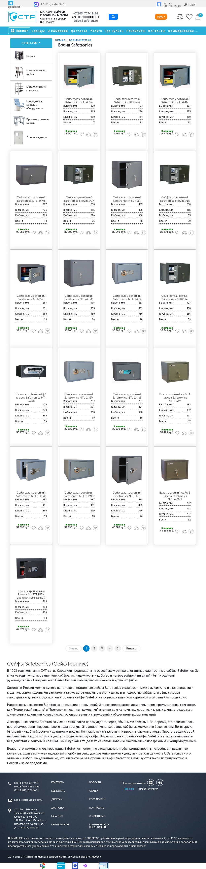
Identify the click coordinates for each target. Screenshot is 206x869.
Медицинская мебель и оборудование (34, 105)
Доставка (79, 31)
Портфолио (96, 807)
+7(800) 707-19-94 (85, 13)
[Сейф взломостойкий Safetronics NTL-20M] (79, 76)
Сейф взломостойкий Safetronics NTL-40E (127, 494)
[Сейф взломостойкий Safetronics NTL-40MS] (79, 273)
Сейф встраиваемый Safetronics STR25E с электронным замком (31, 594)
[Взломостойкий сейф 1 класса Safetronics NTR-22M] (175, 371)
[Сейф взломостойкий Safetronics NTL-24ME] (127, 371)
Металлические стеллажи (36, 88)
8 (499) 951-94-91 (30, 783)
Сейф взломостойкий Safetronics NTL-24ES (127, 297)
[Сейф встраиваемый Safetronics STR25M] (175, 273)
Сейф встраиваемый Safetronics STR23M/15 (175, 199)
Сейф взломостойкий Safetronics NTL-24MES (79, 494)
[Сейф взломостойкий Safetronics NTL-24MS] (31, 174)
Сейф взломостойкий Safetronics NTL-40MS (79, 297)
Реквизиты (136, 31)
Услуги (96, 31)
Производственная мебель (37, 121)
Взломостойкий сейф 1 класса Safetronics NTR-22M (174, 398)
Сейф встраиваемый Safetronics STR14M (126, 100)
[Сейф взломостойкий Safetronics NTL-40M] (127, 174)
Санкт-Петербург (148, 789)
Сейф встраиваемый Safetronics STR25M (174, 297)
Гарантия (57, 816)
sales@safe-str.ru (32, 799)
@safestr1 (15, 6)
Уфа (160, 16)
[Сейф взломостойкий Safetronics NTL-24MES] (79, 470)
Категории (30, 43)
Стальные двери (37, 137)
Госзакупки (97, 799)
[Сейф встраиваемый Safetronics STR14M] (127, 76)
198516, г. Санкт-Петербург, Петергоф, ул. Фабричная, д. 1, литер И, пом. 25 (29, 824)
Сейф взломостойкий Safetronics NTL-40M (127, 199)
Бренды (38, 31)
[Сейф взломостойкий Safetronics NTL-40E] (127, 470)
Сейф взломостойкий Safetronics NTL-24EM (79, 396)
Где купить (114, 31)
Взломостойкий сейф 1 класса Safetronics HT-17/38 (31, 398)
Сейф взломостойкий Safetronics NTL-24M (175, 100)
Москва (129, 788)
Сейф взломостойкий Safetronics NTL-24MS (31, 199)
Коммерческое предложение (99, 825)
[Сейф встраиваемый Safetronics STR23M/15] (175, 174)
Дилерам (57, 799)
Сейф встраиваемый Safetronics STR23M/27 (79, 199)
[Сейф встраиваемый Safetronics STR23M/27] (79, 174)
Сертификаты (60, 824)
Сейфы (30, 56)
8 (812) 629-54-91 (29, 790)
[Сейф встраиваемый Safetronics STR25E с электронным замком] (31, 568)
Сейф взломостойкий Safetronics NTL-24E (31, 297)
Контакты (157, 31)
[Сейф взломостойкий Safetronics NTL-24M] (175, 76)
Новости (95, 782)
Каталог (22, 30)
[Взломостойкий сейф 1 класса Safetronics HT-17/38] (31, 371)
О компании (58, 31)
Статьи (93, 790)
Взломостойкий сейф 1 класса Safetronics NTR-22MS (174, 496)
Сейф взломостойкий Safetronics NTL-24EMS (31, 494)
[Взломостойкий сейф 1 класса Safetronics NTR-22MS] (175, 470)
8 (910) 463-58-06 (29, 786)
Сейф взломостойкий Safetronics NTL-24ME (127, 396)
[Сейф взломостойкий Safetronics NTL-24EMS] (31, 470)
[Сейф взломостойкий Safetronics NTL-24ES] (127, 273)
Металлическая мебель (35, 72)
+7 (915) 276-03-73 (53, 4)
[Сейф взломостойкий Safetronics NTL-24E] (31, 273)
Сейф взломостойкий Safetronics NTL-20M (79, 100)
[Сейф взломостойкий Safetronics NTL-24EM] (79, 371)
